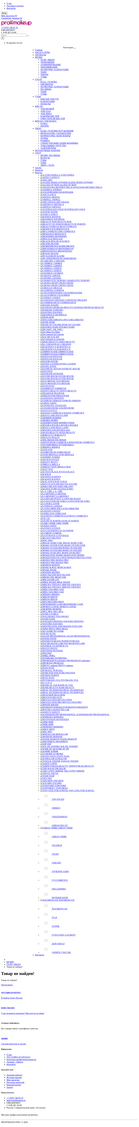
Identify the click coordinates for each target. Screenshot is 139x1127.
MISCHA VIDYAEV (71, 584)
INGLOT (55, 437)
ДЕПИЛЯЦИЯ (47, 62)
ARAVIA (55, 197)
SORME (54, 751)
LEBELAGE (60, 513)
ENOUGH (57, 356)
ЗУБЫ (43, 163)
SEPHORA (58, 717)
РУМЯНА (45, 141)
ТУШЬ (43, 77)
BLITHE (55, 244)
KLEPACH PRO (65, 489)
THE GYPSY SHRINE (74, 771)
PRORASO (58, 663)
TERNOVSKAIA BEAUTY (81, 766)
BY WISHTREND (68, 258)
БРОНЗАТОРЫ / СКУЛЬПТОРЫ (55, 133)
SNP (49, 744)
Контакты (11, 8)
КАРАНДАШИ (47, 101)
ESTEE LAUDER (67, 364)
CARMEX (57, 263)
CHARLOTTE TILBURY (78, 280)
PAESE (53, 638)
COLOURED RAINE (72, 293)
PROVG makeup (65, 665)
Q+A (50, 682)
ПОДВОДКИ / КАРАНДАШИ (54, 69)
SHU (50, 732)
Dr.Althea (56, 332)
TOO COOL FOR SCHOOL (81, 790)
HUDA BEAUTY (67, 432)
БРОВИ (38, 57)
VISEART (56, 863)
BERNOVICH (62, 229)
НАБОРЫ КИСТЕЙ (49, 116)
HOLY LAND (62, 427)
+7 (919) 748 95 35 (9, 27)
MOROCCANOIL (68, 606)
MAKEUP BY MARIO (74, 555)
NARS (52, 619)
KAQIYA (56, 479)
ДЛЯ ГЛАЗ (45, 111)
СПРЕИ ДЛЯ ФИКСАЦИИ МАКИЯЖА (59, 143)
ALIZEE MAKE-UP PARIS (80, 182)
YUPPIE (55, 926)
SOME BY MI (62, 749)
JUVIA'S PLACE (66, 472)
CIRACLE (57, 288)
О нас (9, 3)
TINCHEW (58, 781)
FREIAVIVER (62, 396)
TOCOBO (57, 783)
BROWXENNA (65, 251)
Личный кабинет (14, 1075)
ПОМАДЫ (45, 104)
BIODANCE (60, 234)
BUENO (55, 253)
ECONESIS (59, 339)
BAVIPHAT (59, 219)
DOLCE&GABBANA (73, 320)
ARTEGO (56, 207)
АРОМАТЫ (40, 55)
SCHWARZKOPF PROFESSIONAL (92, 714)
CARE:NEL (59, 261)
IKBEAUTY (60, 435)
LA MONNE (60, 494)
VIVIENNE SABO (60, 871)
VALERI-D (57, 845)
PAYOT (54, 648)
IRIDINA (56, 447)
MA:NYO (56, 538)
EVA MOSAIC (63, 381)
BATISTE (56, 217)
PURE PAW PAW (67, 673)
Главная (38, 50)
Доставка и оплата (15, 6)
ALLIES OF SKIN (68, 185)
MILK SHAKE (63, 582)
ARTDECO (58, 204)
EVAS (51, 386)
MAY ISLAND (63, 575)
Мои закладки (13, 1080)
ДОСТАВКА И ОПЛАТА (18, 1057)
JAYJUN (55, 459)
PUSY (52, 678)
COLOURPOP (63, 295)
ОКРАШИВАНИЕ (49, 67)
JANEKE (56, 457)
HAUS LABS (62, 415)
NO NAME (58, 631)
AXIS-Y (54, 214)
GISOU (53, 403)
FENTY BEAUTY (68, 391)
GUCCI (53, 410)
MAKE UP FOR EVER (74, 545)
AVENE (54, 212)
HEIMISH (56, 418)
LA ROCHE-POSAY (71, 499)
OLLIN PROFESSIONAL (78, 636)
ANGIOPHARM (65, 192)
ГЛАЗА (38, 79)
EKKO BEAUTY (67, 342)
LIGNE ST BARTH (70, 521)
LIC (48, 518)
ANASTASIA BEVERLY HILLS (87, 187)
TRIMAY (56, 808)
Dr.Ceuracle (58, 334)
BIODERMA (61, 236)
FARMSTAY (61, 388)
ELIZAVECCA (64, 347)
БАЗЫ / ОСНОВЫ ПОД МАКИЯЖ (56, 131)
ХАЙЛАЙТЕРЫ (48, 148)
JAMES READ (63, 452)
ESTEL (53, 366)
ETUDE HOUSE (66, 376)
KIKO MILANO (65, 486)
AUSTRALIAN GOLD (74, 209)
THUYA (54, 773)
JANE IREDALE (66, 454)
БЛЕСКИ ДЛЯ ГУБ (49, 99)
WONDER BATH (60, 897)
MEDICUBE (60, 577)
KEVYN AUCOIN (68, 484)
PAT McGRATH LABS (74, 643)
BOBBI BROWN (66, 246)
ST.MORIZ (58, 754)
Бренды (38, 172)
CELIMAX (58, 273)
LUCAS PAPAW (66, 530)
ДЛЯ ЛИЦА (46, 114)
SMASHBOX (62, 741)
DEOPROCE (61, 315)
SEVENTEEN (62, 719)
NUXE (52, 633)
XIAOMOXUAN (66, 900)
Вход (4, 13)
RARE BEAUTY (66, 687)
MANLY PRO (62, 560)
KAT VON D (61, 481)
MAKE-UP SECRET (71, 553)
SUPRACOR (61, 759)
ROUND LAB (62, 709)
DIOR (51, 317)
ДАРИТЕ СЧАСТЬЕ (61, 952)
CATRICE (57, 268)
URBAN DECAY (60, 825)
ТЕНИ (43, 72)
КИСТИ (39, 106)
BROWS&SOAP (66, 248)
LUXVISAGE (62, 535)
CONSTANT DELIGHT (76, 300)
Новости (39, 170)
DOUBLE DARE (67, 327)
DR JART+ (58, 329)
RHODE (55, 705)
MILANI (55, 579)
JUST (50, 469)
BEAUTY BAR (64, 221)
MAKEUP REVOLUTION (79, 557)
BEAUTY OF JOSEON (75, 224)
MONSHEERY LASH (73, 604)
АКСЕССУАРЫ (42, 52)
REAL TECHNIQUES (73, 690)
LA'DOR (55, 503)
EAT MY (55, 337)
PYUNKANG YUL (69, 680)
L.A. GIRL (58, 491)
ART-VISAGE (62, 202)
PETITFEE (58, 651)
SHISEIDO (58, 727)
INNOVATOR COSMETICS (81, 442)
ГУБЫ (38, 96)
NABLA (55, 614)
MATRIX (44, 126)
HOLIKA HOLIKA (69, 425)
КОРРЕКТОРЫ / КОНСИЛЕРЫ (55, 136)
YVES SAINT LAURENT (64, 935)
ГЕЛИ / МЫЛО (47, 60)
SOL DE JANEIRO (69, 746)
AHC (50, 180)
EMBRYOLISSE (66, 351)
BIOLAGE (58, 239)
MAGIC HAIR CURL (73, 543)
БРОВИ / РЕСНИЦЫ (50, 155)
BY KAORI (59, 256)
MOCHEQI (58, 602)
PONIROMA (61, 658)
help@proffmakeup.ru (16, 1100)
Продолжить (7, 985)
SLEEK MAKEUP (68, 739)
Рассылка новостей (15, 1082)
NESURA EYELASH (72, 626)
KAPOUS (56, 476)
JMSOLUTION (64, 467)
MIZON (54, 597)
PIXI (49, 653)
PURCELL (58, 670)
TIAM (51, 776)
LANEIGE (57, 506)
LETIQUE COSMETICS (76, 516)
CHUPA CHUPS (65, 283)
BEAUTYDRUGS (68, 226)
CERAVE (56, 275)
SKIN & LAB (62, 734)
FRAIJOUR (59, 393)
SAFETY (56, 712)
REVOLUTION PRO (72, 702)
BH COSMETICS (67, 231)
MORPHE (57, 609)
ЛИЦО (38, 128)
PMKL (52, 656)
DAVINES (57, 312)
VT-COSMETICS (60, 880)
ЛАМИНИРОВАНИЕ (50, 64)
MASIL (53, 570)
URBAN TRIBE (65, 828)
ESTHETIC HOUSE (71, 369)
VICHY (55, 854)
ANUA (53, 194)
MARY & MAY (64, 567)
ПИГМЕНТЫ (46, 84)
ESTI (50, 371)
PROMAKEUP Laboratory (78, 660)
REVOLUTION (65, 700)
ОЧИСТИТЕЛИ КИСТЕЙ (52, 118)
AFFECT (55, 177)
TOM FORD (60, 785)
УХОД (38, 153)
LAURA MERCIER (70, 508)
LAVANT (56, 511)
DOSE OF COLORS (71, 324)
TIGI (50, 778)
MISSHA (55, 594)
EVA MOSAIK (63, 383)
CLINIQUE (59, 290)
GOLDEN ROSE (66, 408)
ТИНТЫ (44, 74)
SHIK (50, 722)
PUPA (51, 668)
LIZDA (53, 526)
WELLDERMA (59, 889)
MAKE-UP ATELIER (72, 548)
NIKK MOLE (62, 629)
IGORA (44, 123)
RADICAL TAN (65, 685)
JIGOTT (54, 462)
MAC (50, 540)
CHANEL (56, 278)
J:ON (50, 450)
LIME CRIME (62, 523)
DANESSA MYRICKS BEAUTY (89, 307)
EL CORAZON (64, 344)
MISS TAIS (58, 589)
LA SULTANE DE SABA (78, 501)
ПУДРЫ (44, 138)
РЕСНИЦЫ (45, 89)
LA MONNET (62, 496)
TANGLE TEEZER (69, 761)
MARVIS (56, 565)
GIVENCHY (61, 405)
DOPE (52, 322)
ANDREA (57, 190)
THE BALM (60, 768)
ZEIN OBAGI (58, 944)
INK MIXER (60, 440)
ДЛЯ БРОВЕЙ (47, 109)
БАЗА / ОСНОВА (48, 82)
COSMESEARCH (68, 302)
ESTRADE (58, 373)
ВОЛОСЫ (45, 158)
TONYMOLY (62, 788)
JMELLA (56, 464)
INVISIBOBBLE (66, 445)
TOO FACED (58, 799)
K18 (49, 474)
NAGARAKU (62, 616)
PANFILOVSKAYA (70, 641)
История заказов (14, 1077)
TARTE (53, 763)
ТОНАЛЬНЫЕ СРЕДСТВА (53, 145)
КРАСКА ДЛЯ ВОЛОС (46, 121)
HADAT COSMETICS (74, 413)
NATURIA (58, 624)
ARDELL (56, 199)
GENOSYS (58, 398)
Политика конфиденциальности (21, 1059)
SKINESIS (57, 736)
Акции (38, 167)
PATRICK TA (62, 646)
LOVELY (56, 528)
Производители (14, 1085)
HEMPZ (54, 420)
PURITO (55, 675)
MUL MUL (58, 611)
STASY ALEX (63, 756)
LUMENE (57, 533)
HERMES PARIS (66, 423)
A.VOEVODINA (66, 175)
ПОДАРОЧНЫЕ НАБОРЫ (47, 150)
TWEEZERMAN (59, 817)
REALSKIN (59, 695)
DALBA (55, 305)
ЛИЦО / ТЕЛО (47, 165)
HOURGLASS (63, 430)
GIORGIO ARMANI (71, 400)
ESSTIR (54, 361)
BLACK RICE (63, 241)
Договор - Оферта (15, 1062)
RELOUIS (57, 697)
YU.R (54, 917)
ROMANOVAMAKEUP (76, 707)
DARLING (58, 310)
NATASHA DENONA (73, 621)
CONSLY (56, 297)
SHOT (52, 729)
